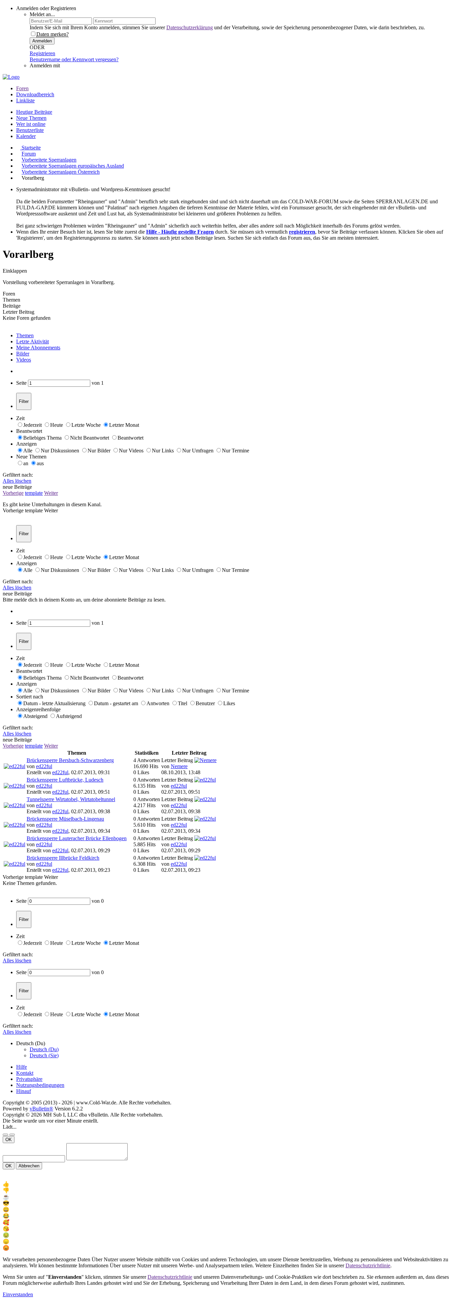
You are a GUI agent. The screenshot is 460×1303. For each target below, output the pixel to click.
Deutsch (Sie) (44, 1055)
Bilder (22, 353)
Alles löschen (17, 481)
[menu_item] (230, 1184)
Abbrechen (29, 1165)
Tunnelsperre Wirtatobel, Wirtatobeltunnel (71, 799)
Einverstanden (18, 1294)
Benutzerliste (30, 130)
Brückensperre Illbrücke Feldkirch (63, 858)
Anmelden (42, 40)
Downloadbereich (35, 94)
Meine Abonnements (38, 347)
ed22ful (44, 766)
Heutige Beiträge (34, 112)
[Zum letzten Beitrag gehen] (204, 772)
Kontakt (24, 1073)
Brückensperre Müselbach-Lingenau (65, 819)
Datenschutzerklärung (189, 27)
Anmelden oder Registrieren (46, 8)
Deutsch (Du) (44, 1049)
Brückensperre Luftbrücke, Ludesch (65, 780)
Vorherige (13, 493)
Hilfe (21, 1067)
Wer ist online (30, 124)
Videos (23, 360)
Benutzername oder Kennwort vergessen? (74, 59)
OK (8, 1139)
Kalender (26, 136)
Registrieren (42, 53)
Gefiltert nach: (18, 475)
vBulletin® (41, 1108)
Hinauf (23, 1091)
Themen (25, 335)
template (34, 493)
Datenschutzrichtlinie (368, 1265)
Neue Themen (31, 118)
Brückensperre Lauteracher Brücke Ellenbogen (77, 838)
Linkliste (25, 100)
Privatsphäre (29, 1079)
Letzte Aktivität (32, 341)
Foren (22, 88)
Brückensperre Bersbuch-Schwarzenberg (70, 760)
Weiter (51, 493)
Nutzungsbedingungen (40, 1085)
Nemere (179, 766)
